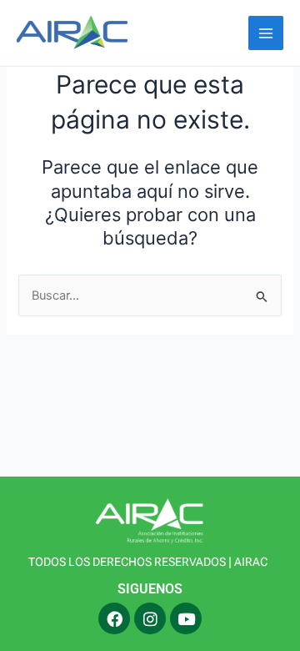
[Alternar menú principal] (265, 33)
